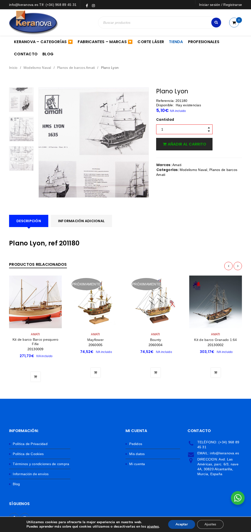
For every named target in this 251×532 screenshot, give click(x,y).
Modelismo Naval (37, 68)
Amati (176, 165)
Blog (16, 484)
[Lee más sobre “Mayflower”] (95, 360)
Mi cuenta (137, 464)
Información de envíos (31, 474)
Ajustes (210, 524)
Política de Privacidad (30, 444)
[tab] (28, 221)
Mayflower (95, 340)
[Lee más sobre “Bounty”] (155, 360)
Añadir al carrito (187, 144)
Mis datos (137, 454)
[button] (35, 364)
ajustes (153, 526)
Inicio (13, 68)
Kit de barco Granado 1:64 (215, 340)
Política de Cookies (28, 454)
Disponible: (165, 105)
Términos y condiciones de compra (41, 464)
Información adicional (81, 220)
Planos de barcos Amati (76, 68)
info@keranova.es (224, 453)
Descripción (28, 220)
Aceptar (182, 524)
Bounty (155, 340)
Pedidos (135, 444)
